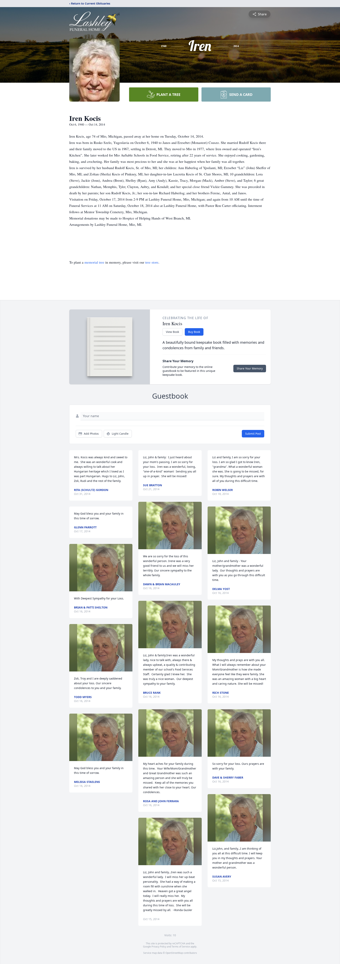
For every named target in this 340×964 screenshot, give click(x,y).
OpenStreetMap (174, 953)
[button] (101, 567)
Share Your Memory (250, 368)
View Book (172, 332)
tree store (151, 262)
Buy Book (194, 332)
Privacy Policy (159, 946)
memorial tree (94, 262)
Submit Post (253, 433)
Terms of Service (181, 946)
